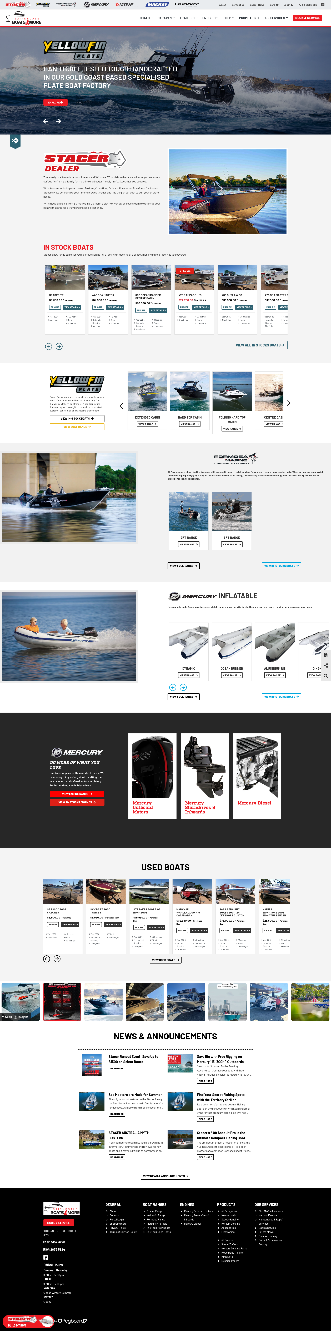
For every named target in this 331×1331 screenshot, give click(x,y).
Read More (117, 1068)
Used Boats (165, 867)
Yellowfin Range (156, 1215)
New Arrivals (228, 1215)
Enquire (55, 307)
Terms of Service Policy (123, 1231)
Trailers (187, 18)
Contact (114, 1215)
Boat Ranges (155, 1204)
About (222, 4)
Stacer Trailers (229, 1244)
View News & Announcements (164, 1176)
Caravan (165, 18)
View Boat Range (75, 426)
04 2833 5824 (55, 1249)
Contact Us (238, 4)
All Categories (229, 1211)
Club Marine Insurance (271, 1211)
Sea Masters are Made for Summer (135, 1094)
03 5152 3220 (56, 1242)
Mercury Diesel (192, 1223)
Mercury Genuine (230, 1223)
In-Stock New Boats (158, 1227)
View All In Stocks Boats (258, 345)
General (113, 1204)
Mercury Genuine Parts (234, 1248)
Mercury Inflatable (157, 1223)
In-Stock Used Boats (159, 1231)
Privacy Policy (118, 1227)
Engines (209, 18)
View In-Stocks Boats (279, 565)
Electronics (228, 1231)
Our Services (266, 1204)
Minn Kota (227, 1256)
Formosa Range (156, 1219)
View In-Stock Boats (75, 418)
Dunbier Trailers (230, 1260)
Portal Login (117, 1219)
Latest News (257, 4)
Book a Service (307, 18)
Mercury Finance (268, 1215)
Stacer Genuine (230, 1219)
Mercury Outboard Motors (198, 1211)
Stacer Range (154, 1211)
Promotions (249, 18)
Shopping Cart (118, 1223)
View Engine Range (75, 794)
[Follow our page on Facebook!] (323, 4)
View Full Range (181, 565)
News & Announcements (165, 1036)
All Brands (227, 1240)
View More (91, 1065)
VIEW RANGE (146, 424)
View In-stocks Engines (75, 802)
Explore (54, 102)
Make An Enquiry (268, 1236)
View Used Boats (163, 960)
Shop (227, 18)
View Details (71, 307)
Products (226, 1204)
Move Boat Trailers (232, 1252)
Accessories (228, 1227)
